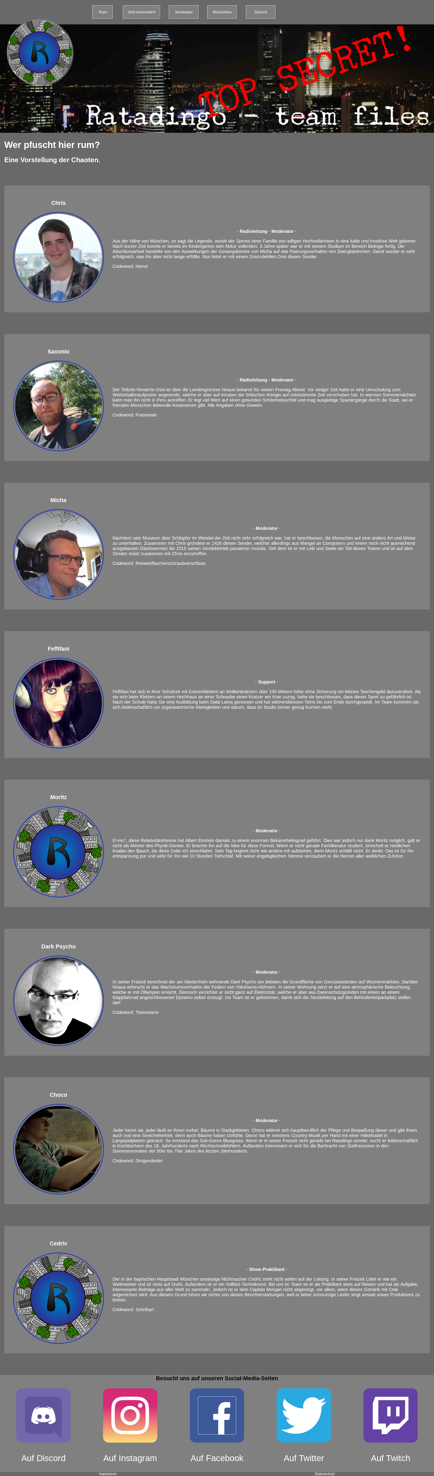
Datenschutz (325, 1474)
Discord (261, 12)
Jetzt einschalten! (142, 12)
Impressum (108, 1474)
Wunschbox (222, 12)
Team (102, 12)
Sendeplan (184, 12)
